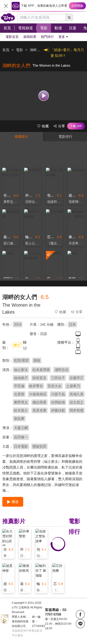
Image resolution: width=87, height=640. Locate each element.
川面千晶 (58, 394)
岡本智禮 (77, 410)
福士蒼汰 (21, 370)
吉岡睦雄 (58, 402)
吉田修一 (21, 437)
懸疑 (36, 360)
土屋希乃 (73, 386)
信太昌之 (77, 402)
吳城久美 (77, 394)
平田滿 (19, 386)
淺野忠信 (61, 370)
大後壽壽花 (37, 394)
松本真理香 (41, 370)
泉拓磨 (19, 418)
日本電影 (21, 446)
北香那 (19, 394)
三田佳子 (58, 378)
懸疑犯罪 (39, 446)
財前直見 (39, 378)
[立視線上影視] (8, 17)
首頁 (5, 50)
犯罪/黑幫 (21, 360)
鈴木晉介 (21, 410)
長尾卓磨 (39, 410)
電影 (19, 50)
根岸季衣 (36, 386)
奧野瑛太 (21, 402)
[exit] (6, 6)
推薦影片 (22, 136)
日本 (72, 324)
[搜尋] (69, 17)
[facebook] (80, 614)
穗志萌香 (39, 402)
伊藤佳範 (58, 410)
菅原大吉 (54, 386)
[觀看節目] (43, 96)
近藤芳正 (77, 378)
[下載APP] (76, 126)
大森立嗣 (21, 428)
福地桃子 (21, 378)
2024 (17, 324)
